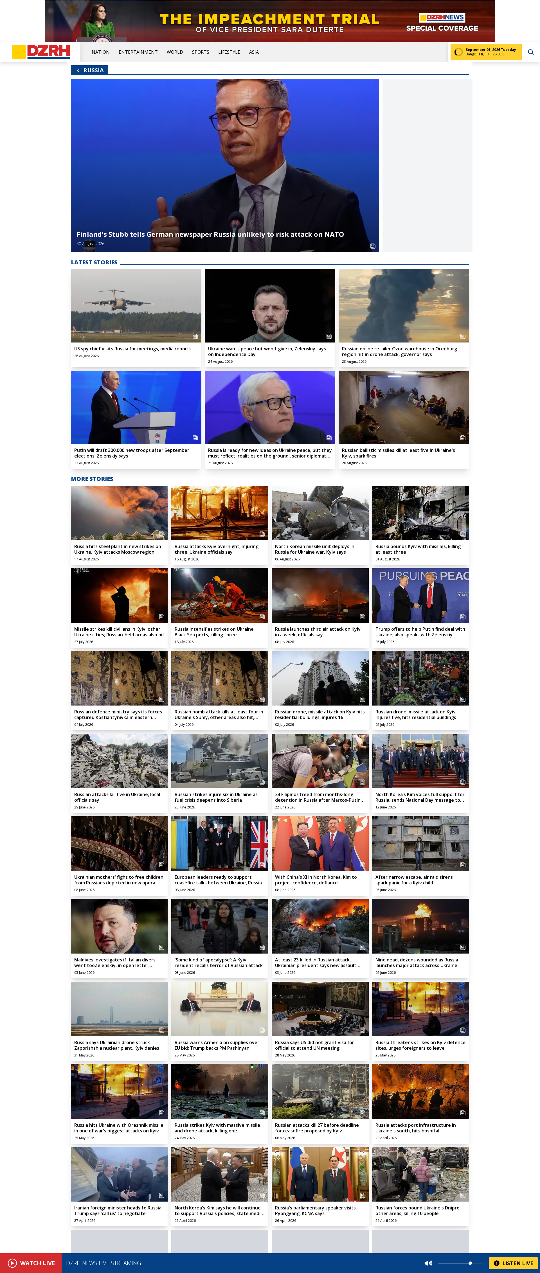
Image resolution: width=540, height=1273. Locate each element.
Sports (200, 52)
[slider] (470, 1263)
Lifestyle (229, 52)
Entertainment (138, 52)
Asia (254, 52)
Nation (101, 52)
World (175, 52)
